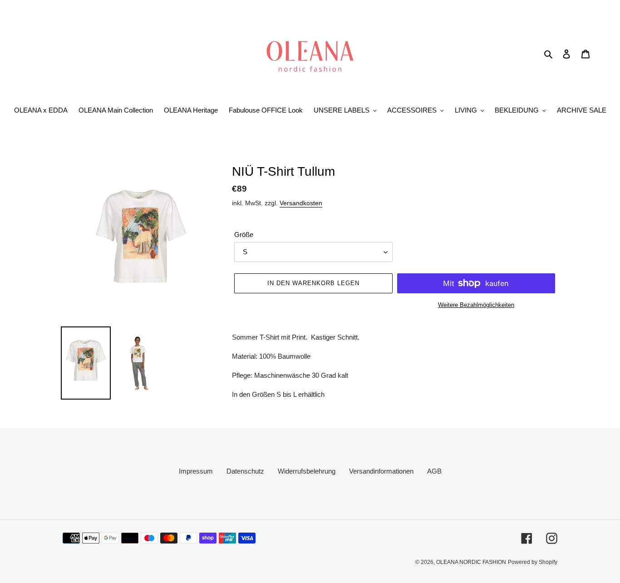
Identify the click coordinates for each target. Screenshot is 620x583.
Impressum (196, 471)
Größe (243, 234)
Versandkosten (301, 203)
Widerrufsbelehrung (306, 471)
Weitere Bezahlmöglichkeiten (476, 304)
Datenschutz (245, 471)
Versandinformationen (381, 471)
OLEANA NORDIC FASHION (471, 562)
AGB (434, 471)
